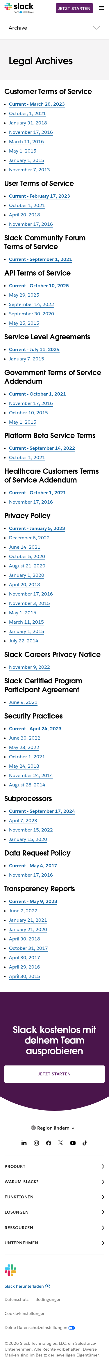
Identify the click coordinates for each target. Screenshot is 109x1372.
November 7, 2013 (29, 170)
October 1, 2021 (27, 205)
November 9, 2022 (29, 667)
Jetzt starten (74, 8)
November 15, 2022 (31, 830)
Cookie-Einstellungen (25, 1313)
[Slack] (19, 8)
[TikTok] (85, 1144)
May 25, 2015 (24, 323)
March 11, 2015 (26, 622)
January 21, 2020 (28, 929)
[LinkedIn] (24, 1144)
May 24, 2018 (24, 766)
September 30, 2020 (31, 314)
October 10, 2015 (28, 413)
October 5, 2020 (27, 556)
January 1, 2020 (26, 575)
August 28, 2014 (27, 785)
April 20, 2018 (24, 215)
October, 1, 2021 (27, 113)
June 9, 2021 (23, 702)
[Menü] (101, 8)
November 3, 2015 (29, 603)
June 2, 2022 (23, 911)
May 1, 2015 (22, 151)
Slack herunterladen (24, 1286)
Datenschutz (16, 1299)
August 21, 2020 (27, 566)
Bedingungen (48, 1299)
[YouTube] (73, 1144)
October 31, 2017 (28, 948)
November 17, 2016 (31, 132)
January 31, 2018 (28, 123)
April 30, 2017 (24, 957)
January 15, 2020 (28, 839)
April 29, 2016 (24, 967)
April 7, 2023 (23, 820)
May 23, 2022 (24, 747)
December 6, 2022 (29, 538)
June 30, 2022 (24, 738)
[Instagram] (36, 1144)
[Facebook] (48, 1144)
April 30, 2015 (24, 976)
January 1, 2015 (26, 160)
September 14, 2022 (31, 304)
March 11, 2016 (26, 141)
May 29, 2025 (24, 295)
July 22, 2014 (23, 641)
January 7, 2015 (26, 359)
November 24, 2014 (31, 775)
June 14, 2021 (24, 547)
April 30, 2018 (24, 939)
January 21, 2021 (28, 920)
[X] (60, 1144)
